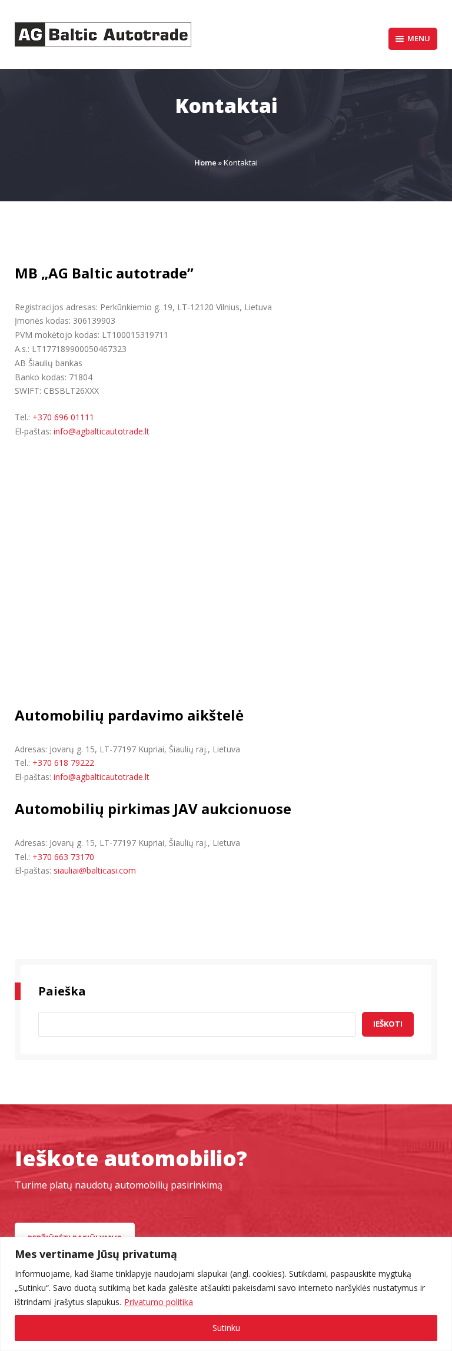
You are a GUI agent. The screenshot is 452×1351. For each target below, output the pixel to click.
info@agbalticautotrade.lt (101, 431)
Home (205, 162)
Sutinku (226, 1327)
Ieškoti (388, 1023)
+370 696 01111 (63, 417)
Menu (418, 38)
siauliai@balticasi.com (95, 870)
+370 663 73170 (63, 856)
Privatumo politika (158, 1301)
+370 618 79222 (63, 762)
